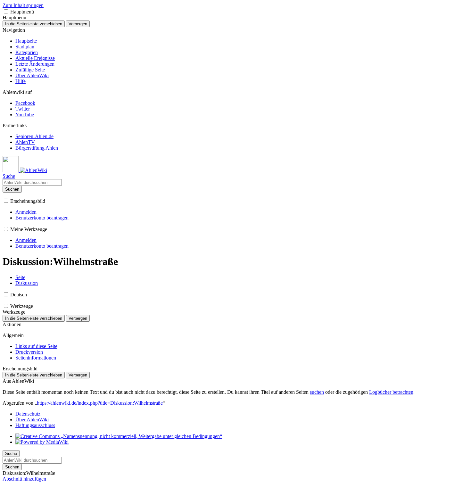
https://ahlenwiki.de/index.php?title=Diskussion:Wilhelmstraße (100, 403)
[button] (6, 11)
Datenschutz (27, 414)
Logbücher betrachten (391, 392)
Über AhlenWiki (32, 419)
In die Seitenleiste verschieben (33, 23)
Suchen (12, 189)
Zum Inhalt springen (23, 5)
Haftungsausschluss (35, 425)
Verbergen (78, 23)
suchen (317, 392)
